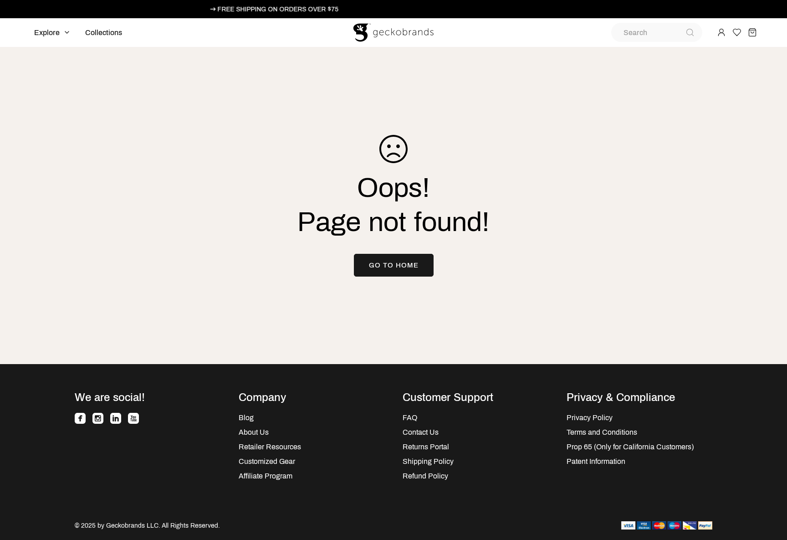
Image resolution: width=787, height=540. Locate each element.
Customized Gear (267, 461)
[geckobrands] (393, 32)
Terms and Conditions (602, 432)
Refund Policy (425, 476)
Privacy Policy (590, 418)
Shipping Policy (428, 461)
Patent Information (596, 461)
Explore (47, 32)
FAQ (410, 418)
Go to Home (394, 265)
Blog (246, 418)
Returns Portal (426, 447)
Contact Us (421, 432)
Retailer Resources (270, 447)
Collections (103, 32)
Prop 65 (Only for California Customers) (630, 447)
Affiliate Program (265, 476)
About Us (254, 432)
